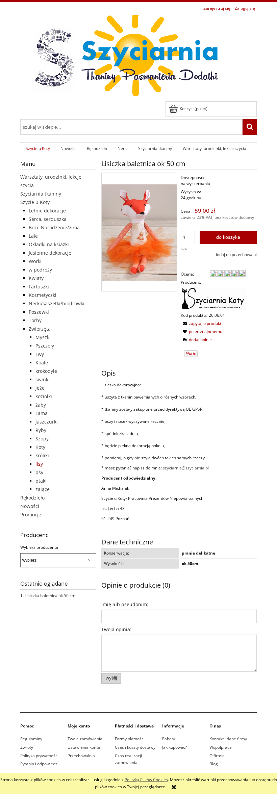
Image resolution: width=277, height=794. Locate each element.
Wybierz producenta (39, 547)
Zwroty (26, 747)
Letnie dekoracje (47, 210)
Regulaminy (31, 739)
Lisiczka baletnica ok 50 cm (50, 595)
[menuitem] (37, 148)
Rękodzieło (32, 497)
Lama (41, 413)
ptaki (41, 481)
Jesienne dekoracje (50, 253)
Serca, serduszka (48, 219)
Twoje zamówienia (85, 739)
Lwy (39, 354)
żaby (40, 405)
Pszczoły (44, 345)
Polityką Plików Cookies (146, 780)
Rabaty (168, 739)
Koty (40, 447)
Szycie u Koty (35, 202)
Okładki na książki (49, 244)
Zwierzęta (40, 329)
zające (42, 489)
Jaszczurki (46, 421)
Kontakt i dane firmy (228, 739)
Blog (213, 764)
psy (39, 472)
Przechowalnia (81, 756)
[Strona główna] (121, 57)
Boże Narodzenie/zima (54, 227)
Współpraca (220, 747)
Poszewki (39, 312)
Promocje (30, 514)
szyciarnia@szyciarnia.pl (186, 468)
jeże (40, 388)
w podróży (40, 269)
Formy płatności (130, 739)
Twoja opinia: (116, 629)
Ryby (40, 430)
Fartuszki (39, 286)
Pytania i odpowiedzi (39, 764)
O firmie (217, 756)
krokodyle (46, 371)
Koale (41, 362)
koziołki (43, 396)
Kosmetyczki (42, 295)
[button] (201, 323)
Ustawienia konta (84, 747)
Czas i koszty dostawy (135, 747)
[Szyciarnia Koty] (213, 298)
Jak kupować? (174, 747)
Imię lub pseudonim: (124, 604)
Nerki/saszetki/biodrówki (56, 303)
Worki (35, 261)
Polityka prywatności (39, 756)
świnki (42, 379)
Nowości (29, 506)
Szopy (42, 438)
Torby (35, 320)
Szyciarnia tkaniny (40, 193)
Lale (33, 236)
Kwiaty (36, 278)
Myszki (43, 337)
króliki (42, 455)
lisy (39, 464)
